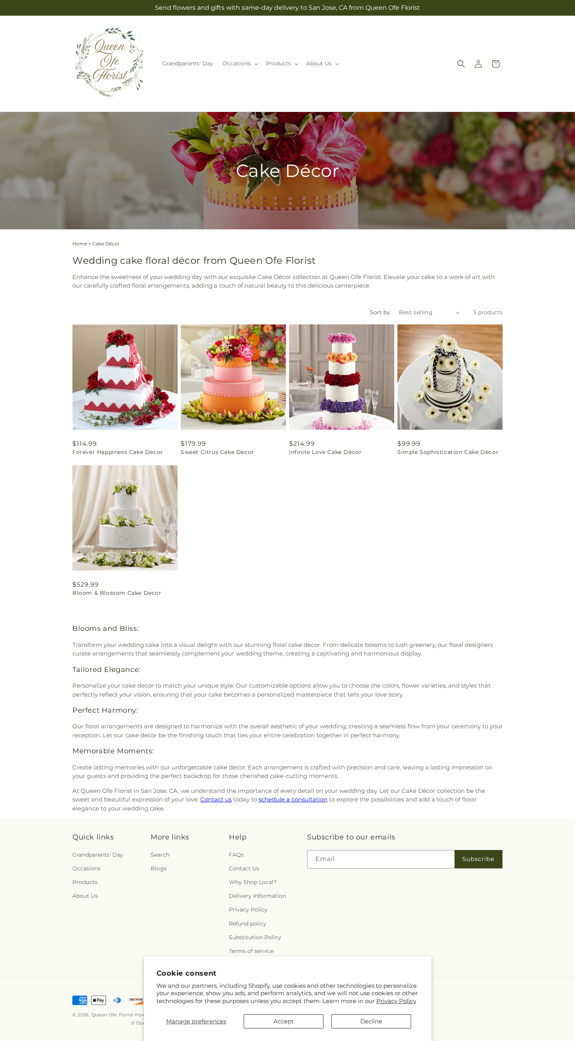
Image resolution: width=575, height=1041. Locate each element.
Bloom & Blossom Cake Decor (117, 592)
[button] (239, 63)
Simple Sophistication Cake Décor (447, 452)
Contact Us (244, 868)
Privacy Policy (396, 1001)
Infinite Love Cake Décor (325, 452)
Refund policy (247, 923)
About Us (85, 895)
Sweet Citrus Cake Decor (217, 452)
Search (160, 854)
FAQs (236, 854)
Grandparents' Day (97, 854)
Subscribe (478, 859)
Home (79, 244)
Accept (283, 1021)
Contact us (216, 799)
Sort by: (380, 312)
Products (84, 882)
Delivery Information (257, 895)
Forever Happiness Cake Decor (117, 452)
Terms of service (251, 951)
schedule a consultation (293, 799)
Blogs (159, 868)
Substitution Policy (255, 937)
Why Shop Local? (253, 882)
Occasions (86, 868)
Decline (371, 1021)
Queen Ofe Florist (113, 1015)
